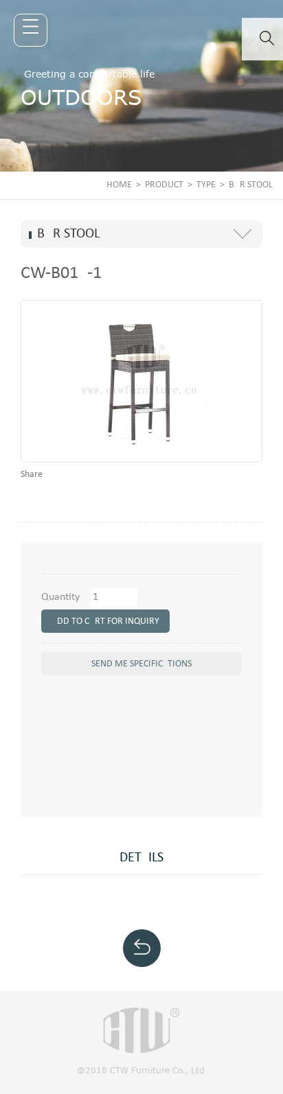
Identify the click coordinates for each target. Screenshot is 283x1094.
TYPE (206, 185)
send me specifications (141, 664)
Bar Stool (251, 185)
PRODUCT (164, 185)
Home (119, 185)
